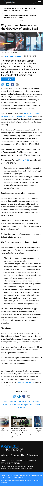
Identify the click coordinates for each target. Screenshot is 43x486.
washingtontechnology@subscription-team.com (16, 468)
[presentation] (2, 427)
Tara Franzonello (13, 56)
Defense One (37, 475)
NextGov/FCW (25, 475)
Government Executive (9, 475)
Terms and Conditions (11, 463)
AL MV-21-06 (24, 160)
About (5, 455)
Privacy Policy (29, 461)
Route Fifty (7, 477)
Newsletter (6, 461)
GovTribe (16, 477)
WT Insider (17, 461)
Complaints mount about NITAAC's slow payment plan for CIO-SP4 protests (21, 404)
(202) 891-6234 (22, 466)
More (23, 477)
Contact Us (17, 455)
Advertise (33, 455)
